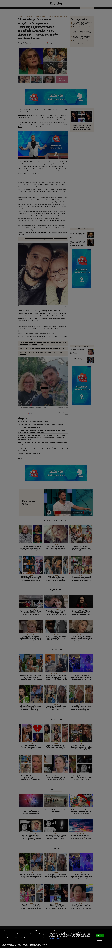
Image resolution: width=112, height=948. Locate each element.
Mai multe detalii (22, 935)
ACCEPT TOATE (100, 935)
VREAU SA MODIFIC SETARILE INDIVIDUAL (100, 940)
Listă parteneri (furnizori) (54, 938)
